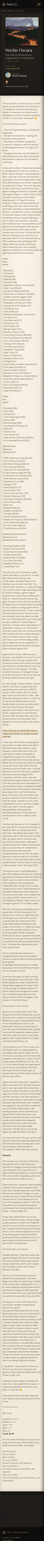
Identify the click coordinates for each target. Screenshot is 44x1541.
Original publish (11, 69)
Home (4, 11)
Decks (10, 11)
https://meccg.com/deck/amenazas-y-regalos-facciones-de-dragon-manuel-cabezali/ (20, 733)
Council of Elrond (11, 1538)
